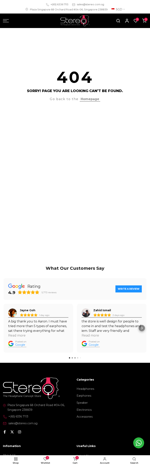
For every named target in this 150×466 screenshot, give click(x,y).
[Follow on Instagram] (19, 432)
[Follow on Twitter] (12, 432)
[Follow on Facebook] (4, 432)
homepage (90, 99)
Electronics (84, 410)
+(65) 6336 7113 (59, 4)
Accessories (85, 416)
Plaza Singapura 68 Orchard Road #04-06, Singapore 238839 (69, 9)
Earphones (84, 395)
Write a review (128, 288)
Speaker (82, 402)
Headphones (85, 389)
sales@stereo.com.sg (90, 4)
